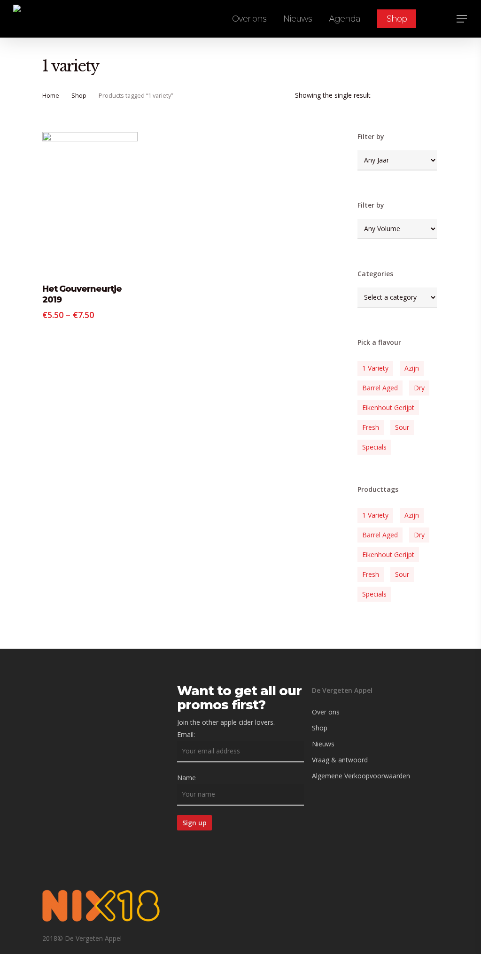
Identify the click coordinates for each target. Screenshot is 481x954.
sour (402, 427)
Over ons (326, 711)
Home (50, 95)
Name (186, 777)
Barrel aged (380, 387)
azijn (411, 368)
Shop (78, 95)
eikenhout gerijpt (388, 407)
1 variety (375, 368)
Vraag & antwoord (340, 759)
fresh (370, 427)
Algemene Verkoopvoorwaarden (361, 775)
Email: (186, 734)
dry (419, 387)
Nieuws (323, 743)
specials (374, 446)
